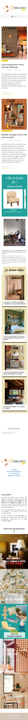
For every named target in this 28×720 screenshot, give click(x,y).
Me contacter (14, 474)
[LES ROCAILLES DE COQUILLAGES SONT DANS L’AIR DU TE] (14, 586)
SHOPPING (5, 60)
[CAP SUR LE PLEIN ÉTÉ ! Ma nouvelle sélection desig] (14, 621)
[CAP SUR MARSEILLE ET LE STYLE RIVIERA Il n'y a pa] (14, 691)
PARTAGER (17, 70)
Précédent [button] (4, 202)
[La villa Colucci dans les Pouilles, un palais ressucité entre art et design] (14, 321)
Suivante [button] (25, 202)
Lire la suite (6, 92)
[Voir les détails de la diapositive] (13, 199)
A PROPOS (14, 470)
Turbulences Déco (14, 715)
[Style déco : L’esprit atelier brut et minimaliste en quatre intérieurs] (14, 287)
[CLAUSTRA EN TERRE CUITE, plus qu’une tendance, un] (14, 656)
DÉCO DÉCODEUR (7, 130)
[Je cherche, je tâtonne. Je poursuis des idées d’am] (14, 551)
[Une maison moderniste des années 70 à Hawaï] (14, 392)
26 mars (10, 70)
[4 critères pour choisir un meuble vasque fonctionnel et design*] (14, 357)
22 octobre (10, 140)
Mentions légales (14, 476)
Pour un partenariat (14, 472)
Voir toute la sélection (14, 186)
